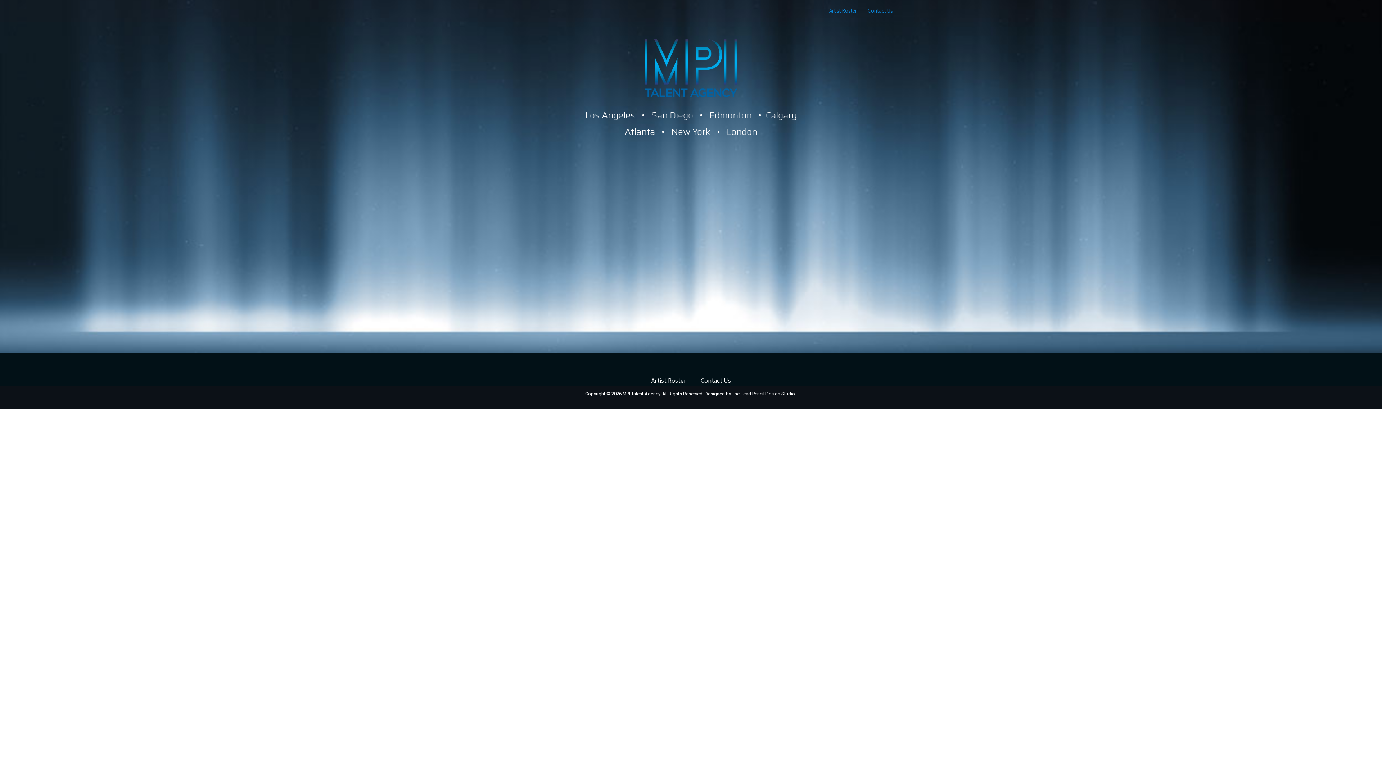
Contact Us (880, 10)
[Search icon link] (906, 10)
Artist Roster (843, 10)
